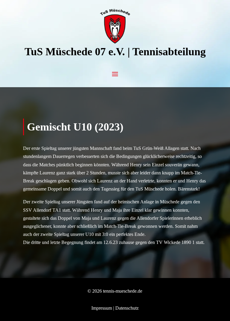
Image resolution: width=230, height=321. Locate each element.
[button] (115, 73)
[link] (115, 41)
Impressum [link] (101, 308)
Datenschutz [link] (127, 308)
